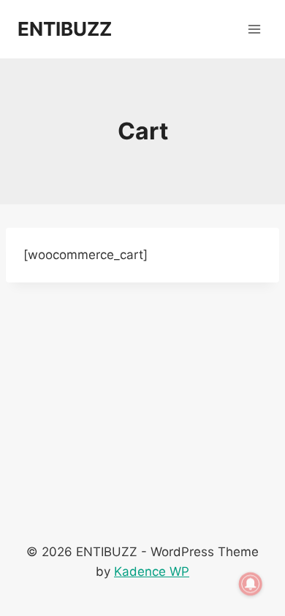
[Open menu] (253, 29)
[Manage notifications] (250, 584)
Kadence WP (151, 571)
